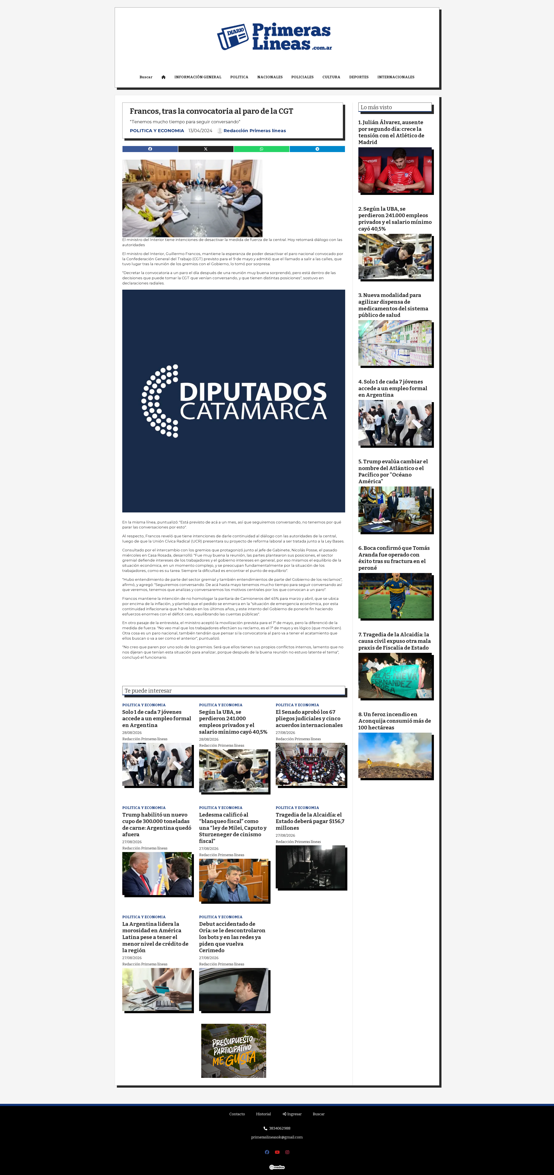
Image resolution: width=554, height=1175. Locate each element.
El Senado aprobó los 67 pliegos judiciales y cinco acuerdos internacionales (309, 718)
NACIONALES (270, 77)
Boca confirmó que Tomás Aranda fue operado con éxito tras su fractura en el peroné (394, 558)
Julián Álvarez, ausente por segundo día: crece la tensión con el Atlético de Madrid (391, 132)
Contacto (237, 1114)
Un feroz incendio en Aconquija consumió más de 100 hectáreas (394, 721)
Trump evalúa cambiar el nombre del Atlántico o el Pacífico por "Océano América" (393, 471)
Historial (263, 1114)
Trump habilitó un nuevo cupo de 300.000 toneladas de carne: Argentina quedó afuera (156, 825)
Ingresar (294, 1114)
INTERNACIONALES (395, 77)
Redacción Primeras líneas (255, 130)
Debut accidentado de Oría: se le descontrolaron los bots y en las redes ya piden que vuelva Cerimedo (232, 937)
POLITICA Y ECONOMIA (157, 130)
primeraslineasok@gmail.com (277, 1137)
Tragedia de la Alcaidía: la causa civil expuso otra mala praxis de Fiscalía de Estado (394, 641)
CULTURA (331, 77)
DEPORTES (359, 77)
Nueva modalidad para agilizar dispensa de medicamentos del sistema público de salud (393, 305)
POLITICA (239, 77)
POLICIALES (302, 77)
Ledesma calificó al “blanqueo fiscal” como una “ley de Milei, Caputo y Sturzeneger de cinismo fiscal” (233, 828)
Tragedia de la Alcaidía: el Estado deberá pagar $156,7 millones (310, 821)
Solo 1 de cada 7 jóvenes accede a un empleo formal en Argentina (156, 718)
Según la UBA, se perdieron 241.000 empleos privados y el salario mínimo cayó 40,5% (233, 722)
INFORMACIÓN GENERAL (197, 77)
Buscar (146, 77)
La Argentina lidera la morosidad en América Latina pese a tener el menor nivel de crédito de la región (155, 937)
